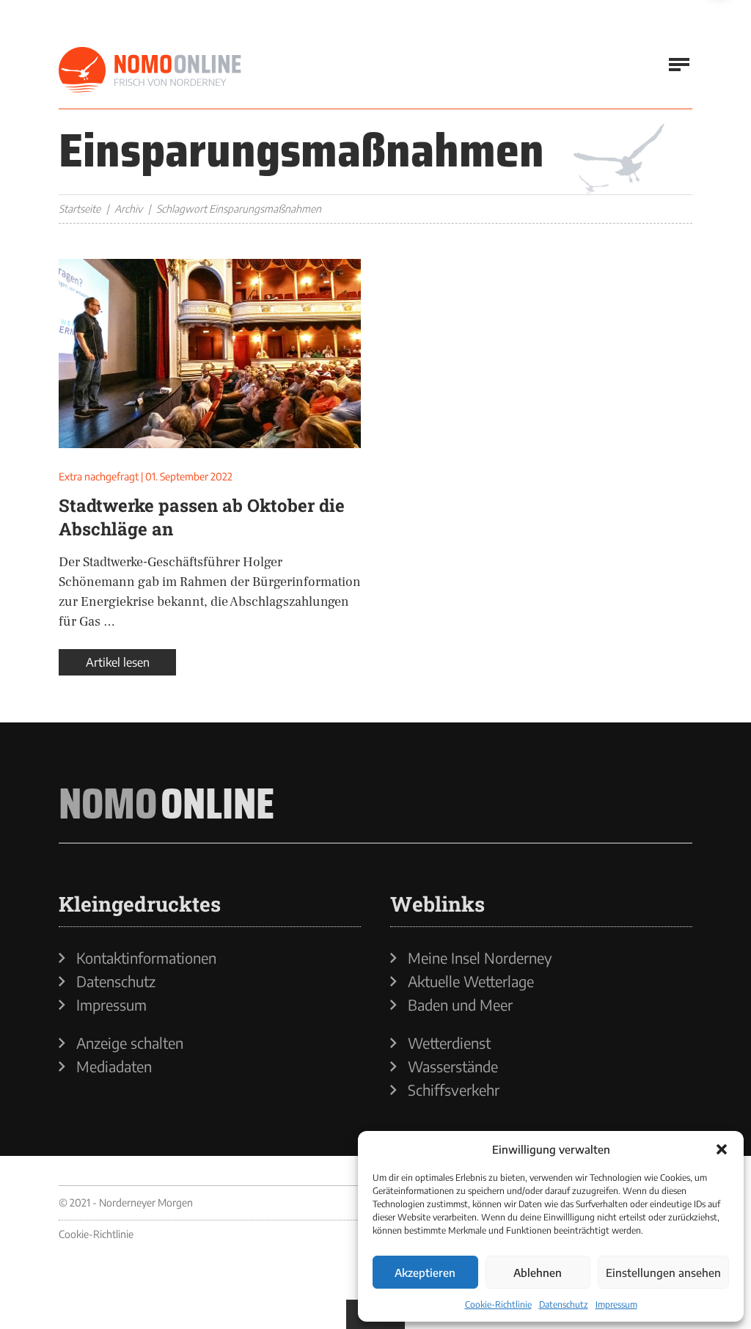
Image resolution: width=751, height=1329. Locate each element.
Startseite (79, 208)
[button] (721, 1149)
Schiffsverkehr (453, 1090)
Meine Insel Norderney (480, 958)
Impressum (616, 1304)
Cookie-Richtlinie (498, 1304)
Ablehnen (537, 1272)
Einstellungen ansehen (663, 1272)
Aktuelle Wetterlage (471, 981)
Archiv (128, 208)
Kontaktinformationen (146, 958)
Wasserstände (453, 1066)
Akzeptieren (425, 1272)
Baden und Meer (460, 1004)
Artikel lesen (118, 662)
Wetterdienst (449, 1043)
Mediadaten (114, 1066)
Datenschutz (563, 1304)
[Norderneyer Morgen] (150, 70)
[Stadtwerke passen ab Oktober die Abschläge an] (210, 353)
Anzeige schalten (129, 1043)
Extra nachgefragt (99, 476)
